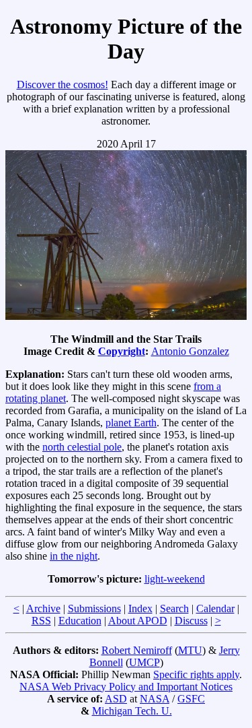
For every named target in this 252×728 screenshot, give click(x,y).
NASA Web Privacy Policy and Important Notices (126, 686)
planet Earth (131, 422)
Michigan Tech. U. (132, 711)
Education (79, 620)
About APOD (137, 620)
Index (140, 608)
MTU (190, 650)
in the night (73, 556)
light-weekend (174, 579)
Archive (43, 608)
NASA (154, 698)
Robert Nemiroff (136, 650)
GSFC (191, 698)
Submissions (94, 608)
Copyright (121, 351)
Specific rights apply (196, 674)
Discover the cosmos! (62, 84)
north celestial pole (82, 447)
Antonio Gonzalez (190, 351)
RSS (41, 620)
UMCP (144, 662)
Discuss (191, 620)
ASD (116, 698)
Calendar (215, 608)
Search (174, 608)
